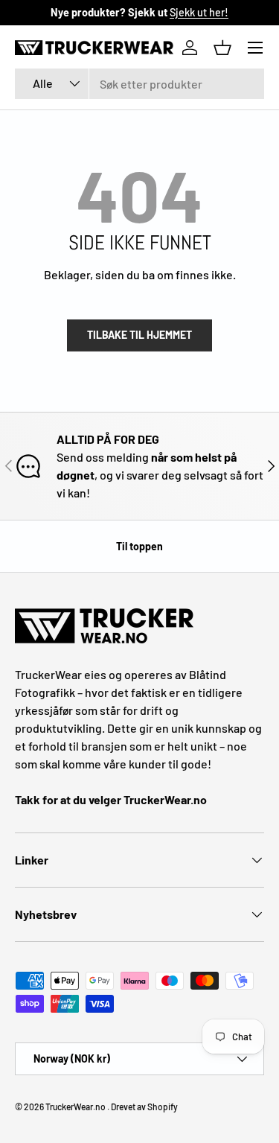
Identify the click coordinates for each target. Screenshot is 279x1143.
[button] (222, 47)
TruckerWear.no (75, 1106)
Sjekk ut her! (199, 12)
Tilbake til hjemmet (139, 334)
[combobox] (139, 84)
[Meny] (255, 47)
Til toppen (139, 546)
